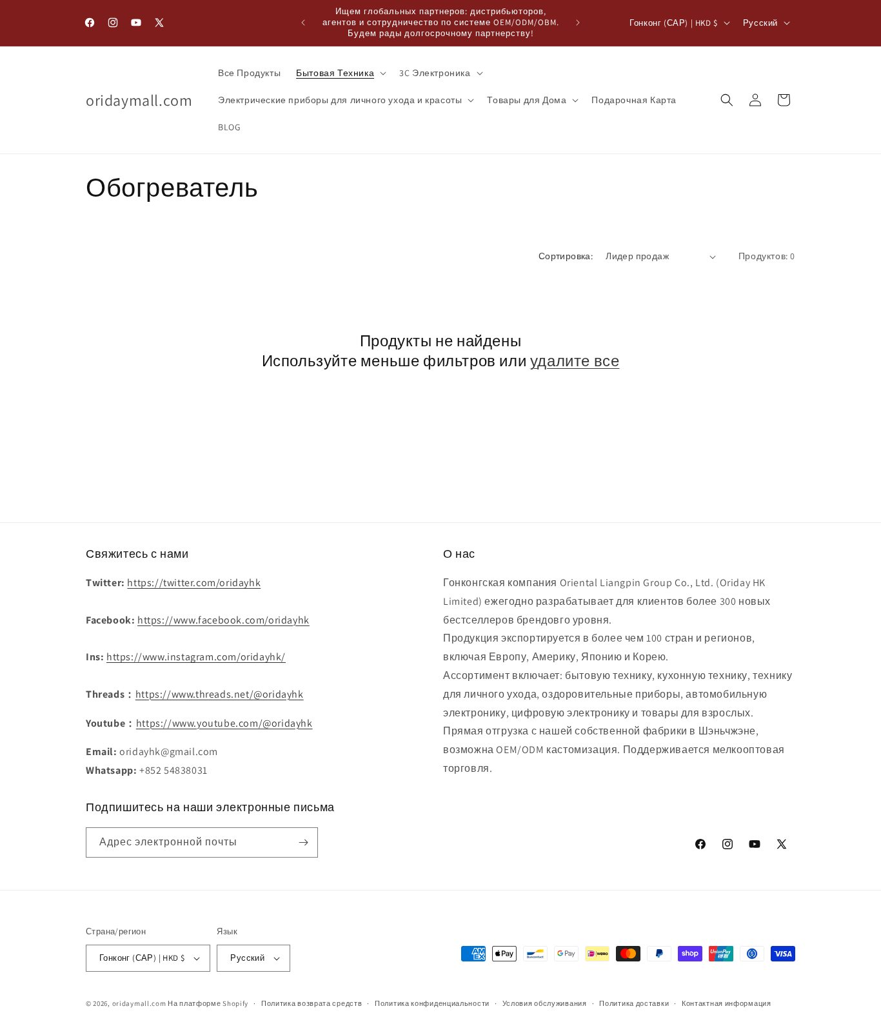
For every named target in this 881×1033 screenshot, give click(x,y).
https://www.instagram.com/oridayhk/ (196, 657)
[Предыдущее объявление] (303, 22)
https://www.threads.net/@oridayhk (219, 694)
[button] (339, 72)
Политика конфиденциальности (432, 1003)
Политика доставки (634, 1003)
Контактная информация (726, 1003)
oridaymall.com (139, 1003)
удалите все (575, 361)
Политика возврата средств (311, 1003)
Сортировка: (566, 256)
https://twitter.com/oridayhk (194, 582)
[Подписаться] (303, 842)
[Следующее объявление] (578, 22)
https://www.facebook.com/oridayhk (223, 620)
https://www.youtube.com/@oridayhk (224, 723)
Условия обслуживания (544, 1003)
